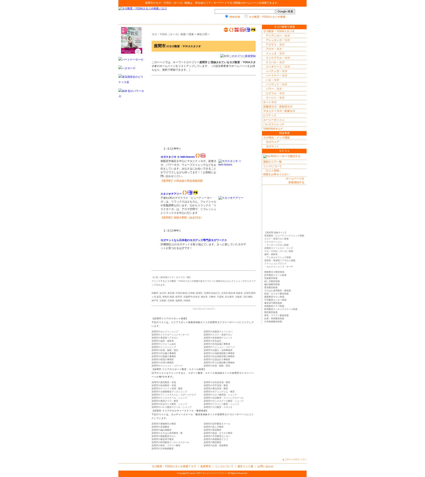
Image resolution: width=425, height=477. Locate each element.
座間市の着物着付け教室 (164, 423)
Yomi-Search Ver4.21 (203, 309)
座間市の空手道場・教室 (216, 385)
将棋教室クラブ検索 (274, 306)
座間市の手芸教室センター (217, 436)
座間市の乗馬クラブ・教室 (165, 401)
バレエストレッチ (273, 124)
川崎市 (212, 297)
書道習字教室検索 (273, 303)
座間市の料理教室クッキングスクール (170, 442)
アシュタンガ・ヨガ (278, 40)
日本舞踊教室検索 (273, 321)
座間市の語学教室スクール (217, 423)
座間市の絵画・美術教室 (216, 445)
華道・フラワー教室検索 (276, 315)
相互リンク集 (245, 466)
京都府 (163, 300)
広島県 (171, 300)
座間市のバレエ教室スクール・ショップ (171, 407)
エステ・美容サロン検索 (276, 239)
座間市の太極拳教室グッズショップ (169, 391)
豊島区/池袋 (168, 297)
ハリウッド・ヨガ (276, 84)
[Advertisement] (197, 114)
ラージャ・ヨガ (275, 97)
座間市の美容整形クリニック (218, 338)
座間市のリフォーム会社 (164, 344)
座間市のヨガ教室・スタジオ (218, 407)
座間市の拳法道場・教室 (216, 388)
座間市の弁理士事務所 (163, 362)
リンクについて (272, 166)
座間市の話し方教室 (214, 427)
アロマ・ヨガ (274, 49)
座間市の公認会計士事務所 (217, 359)
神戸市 (155, 300)
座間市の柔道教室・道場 (164, 382)
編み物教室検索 (272, 284)
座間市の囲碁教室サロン (164, 436)
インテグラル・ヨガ (278, 57)
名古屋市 (229, 297)
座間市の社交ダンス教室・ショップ (169, 404)
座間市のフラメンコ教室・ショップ (221, 404)
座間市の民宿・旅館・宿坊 (165, 350)
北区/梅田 (248, 297)
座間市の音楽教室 (160, 427)
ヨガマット (272, 146)
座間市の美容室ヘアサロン (165, 338)
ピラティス (269, 115)
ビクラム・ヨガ (275, 93)
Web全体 (234, 16)
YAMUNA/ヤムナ (273, 128)
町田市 (179, 297)
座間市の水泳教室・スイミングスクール (223, 398)
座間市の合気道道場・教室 (217, 382)
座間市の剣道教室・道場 (164, 385)
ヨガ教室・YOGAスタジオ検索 (267, 16)
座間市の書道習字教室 (163, 439)
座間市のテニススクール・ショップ (169, 398)
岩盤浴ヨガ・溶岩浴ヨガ (277, 106)
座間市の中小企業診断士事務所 (219, 362)
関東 (191, 34)
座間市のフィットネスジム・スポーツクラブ (174, 394)
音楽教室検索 (271, 278)
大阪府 (238, 297)
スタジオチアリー (171, 193)
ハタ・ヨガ (272, 80)
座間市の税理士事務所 (163, 359)
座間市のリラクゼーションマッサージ (170, 334)
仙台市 (163, 293)
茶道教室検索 (271, 287)
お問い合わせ (265, 466)
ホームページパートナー (214, 473)
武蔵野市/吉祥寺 (192, 297)
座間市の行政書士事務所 (164, 356)
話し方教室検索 (272, 281)
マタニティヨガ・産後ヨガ (279, 111)
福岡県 (179, 300)
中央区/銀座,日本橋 (185, 293)
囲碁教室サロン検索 (274, 297)
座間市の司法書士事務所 (164, 353)
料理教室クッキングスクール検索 (281, 309)
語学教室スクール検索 (275, 275)
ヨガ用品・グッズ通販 (276, 137)
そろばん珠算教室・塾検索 (277, 290)
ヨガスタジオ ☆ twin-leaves (177, 156)
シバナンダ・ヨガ (276, 71)
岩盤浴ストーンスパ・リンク (278, 248)
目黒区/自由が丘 (212, 293)
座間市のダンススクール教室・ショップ (223, 401)
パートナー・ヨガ (276, 75)
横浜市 (204, 297)
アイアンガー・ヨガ (278, 35)
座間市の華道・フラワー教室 (166, 445)
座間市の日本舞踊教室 (163, 448)
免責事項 (205, 466)
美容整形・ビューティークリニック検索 (284, 235)
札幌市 (155, 293)
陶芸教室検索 (271, 312)
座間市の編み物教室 (162, 430)
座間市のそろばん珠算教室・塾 (167, 433)
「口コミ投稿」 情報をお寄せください (276, 172)
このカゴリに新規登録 (242, 56)
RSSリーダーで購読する (285, 156)
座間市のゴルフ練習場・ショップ (220, 394)
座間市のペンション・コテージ (219, 347)
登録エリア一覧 (272, 161)
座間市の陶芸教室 (212, 442)
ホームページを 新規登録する (295, 180)
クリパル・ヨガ (275, 62)
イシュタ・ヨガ (275, 53)
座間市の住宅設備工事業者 (217, 344)
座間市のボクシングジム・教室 (219, 391)
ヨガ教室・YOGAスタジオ (279, 31)
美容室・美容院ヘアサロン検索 (279, 260)
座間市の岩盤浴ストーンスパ (218, 331)
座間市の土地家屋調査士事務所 (219, 353)
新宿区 (199, 293)
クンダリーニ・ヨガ (278, 66)
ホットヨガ (269, 102)
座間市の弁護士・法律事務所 (218, 350)
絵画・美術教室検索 (274, 318)
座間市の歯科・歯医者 (163, 341)
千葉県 (220, 297)
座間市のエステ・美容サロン (218, 334)
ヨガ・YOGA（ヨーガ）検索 (173, 2)
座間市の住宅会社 (212, 341)
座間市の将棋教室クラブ (216, 439)
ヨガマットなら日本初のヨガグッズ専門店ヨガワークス (194, 240)
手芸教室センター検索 (275, 300)
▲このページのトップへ (294, 459)
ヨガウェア (272, 142)
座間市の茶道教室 (212, 430)
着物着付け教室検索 (274, 272)
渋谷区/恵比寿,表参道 (232, 293)
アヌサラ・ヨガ (275, 44)
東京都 (171, 293)
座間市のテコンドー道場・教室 (167, 388)
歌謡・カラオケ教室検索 (276, 293)
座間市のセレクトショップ (165, 331)
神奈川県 (202, 34)
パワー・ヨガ (274, 88)
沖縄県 (187, 300)
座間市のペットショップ (164, 347)
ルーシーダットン (273, 119)
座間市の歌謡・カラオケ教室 (218, 433)
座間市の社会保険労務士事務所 (219, 356)
